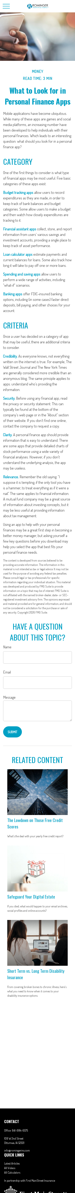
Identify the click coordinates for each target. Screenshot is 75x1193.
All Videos (9, 1168)
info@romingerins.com (17, 1150)
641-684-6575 (20, 1130)
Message (9, 697)
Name (7, 647)
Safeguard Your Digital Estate (31, 896)
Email (7, 672)
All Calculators (12, 1172)
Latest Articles (12, 1163)
